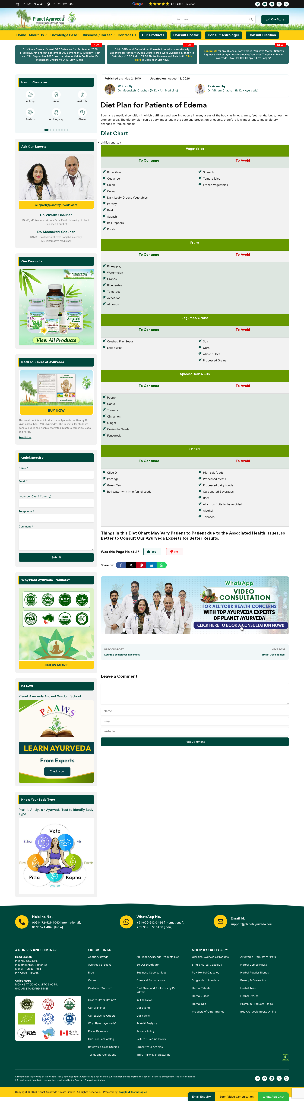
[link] (60, 54)
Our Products (153, 35)
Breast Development (273, 654)
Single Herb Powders (205, 980)
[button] (45, 130)
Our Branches (97, 1007)
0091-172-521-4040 (46, 922)
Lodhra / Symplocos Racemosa (122, 654)
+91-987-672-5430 (150, 927)
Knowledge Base (63, 35)
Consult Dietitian (262, 35)
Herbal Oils (199, 1003)
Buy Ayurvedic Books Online (258, 1011)
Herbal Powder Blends (254, 972)
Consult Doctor (186, 35)
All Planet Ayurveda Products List (158, 957)
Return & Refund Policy (151, 1039)
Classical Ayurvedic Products (210, 957)
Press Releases (98, 1031)
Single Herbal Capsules (207, 964)
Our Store (277, 19)
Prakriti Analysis (147, 1023)
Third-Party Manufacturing (153, 1054)
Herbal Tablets (201, 988)
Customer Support (100, 988)
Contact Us (127, 35)
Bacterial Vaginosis (30, 101)
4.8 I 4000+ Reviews (183, 3)
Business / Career (97, 35)
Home (21, 35)
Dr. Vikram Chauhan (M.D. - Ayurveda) (233, 90)
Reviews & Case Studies (103, 1047)
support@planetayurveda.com (56, 205)
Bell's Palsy (56, 101)
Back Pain (82, 122)
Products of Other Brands (208, 1011)
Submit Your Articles (150, 1047)
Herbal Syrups (249, 996)
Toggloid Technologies (133, 1091)
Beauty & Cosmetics (253, 980)
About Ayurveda (98, 957)
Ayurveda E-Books (99, 964)
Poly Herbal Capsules (205, 972)
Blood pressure (56, 122)
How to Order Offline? (102, 1000)
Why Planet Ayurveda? (102, 1023)
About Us (36, 35)
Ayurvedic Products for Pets (258, 957)
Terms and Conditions (102, 1054)
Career (92, 980)
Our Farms (143, 1015)
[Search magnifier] (251, 19)
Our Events (144, 1007)
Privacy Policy (145, 1031)
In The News (145, 1000)
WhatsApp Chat (273, 1096)
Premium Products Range (256, 1003)
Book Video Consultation (237, 1096)
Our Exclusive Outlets (101, 1015)
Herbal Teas (248, 988)
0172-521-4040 (42, 927)
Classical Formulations (151, 980)
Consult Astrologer (223, 35)
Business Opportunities (151, 972)
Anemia (30, 122)
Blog (91, 972)
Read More (25, 437)
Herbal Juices (200, 996)
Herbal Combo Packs (253, 964)
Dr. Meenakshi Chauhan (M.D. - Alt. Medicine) (148, 90)
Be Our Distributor (148, 964)
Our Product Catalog (101, 1039)
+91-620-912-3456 (150, 922)
